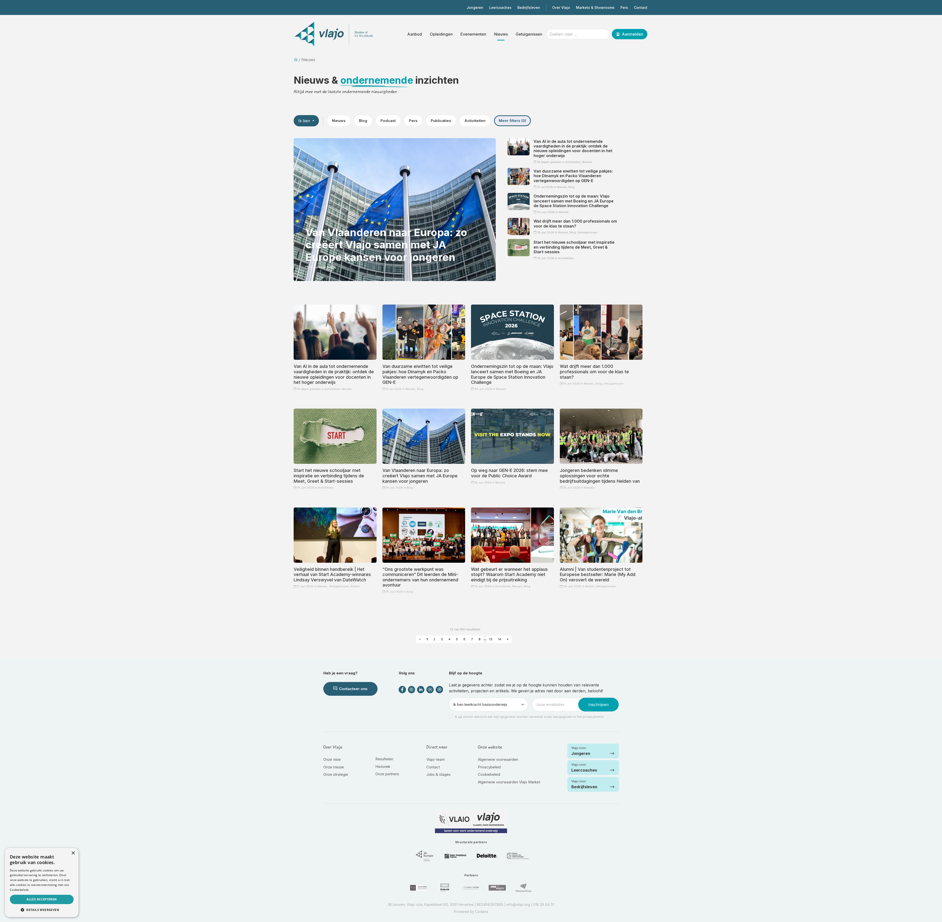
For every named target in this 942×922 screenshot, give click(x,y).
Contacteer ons (352, 688)
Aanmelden (632, 34)
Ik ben (304, 120)
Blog (363, 120)
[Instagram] (411, 689)
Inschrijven (598, 704)
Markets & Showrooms (595, 7)
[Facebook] (402, 689)
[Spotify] (439, 689)
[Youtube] (430, 689)
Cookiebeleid (489, 774)
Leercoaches (500, 7)
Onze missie (333, 767)
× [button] (73, 853)
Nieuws (501, 34)
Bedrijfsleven (528, 7)
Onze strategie (335, 774)
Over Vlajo (561, 7)
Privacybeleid (489, 767)
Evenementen (473, 34)
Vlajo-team (435, 759)
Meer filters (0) (512, 120)
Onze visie (332, 759)
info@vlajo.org (518, 904)
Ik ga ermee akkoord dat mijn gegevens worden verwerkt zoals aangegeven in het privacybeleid (529, 717)
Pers (624, 7)
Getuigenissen (529, 34)
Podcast (388, 120)
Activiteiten (474, 120)
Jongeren (475, 7)
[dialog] (41, 882)
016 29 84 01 (543, 904)
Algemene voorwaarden (498, 759)
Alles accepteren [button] (41, 899)
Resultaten (384, 759)
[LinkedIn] (420, 689)
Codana (481, 911)
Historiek (382, 766)
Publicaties (441, 120)
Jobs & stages (438, 774)
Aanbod (414, 34)
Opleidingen (441, 34)
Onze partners (387, 774)
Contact (640, 7)
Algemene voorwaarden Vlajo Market (509, 782)
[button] (42, 909)
